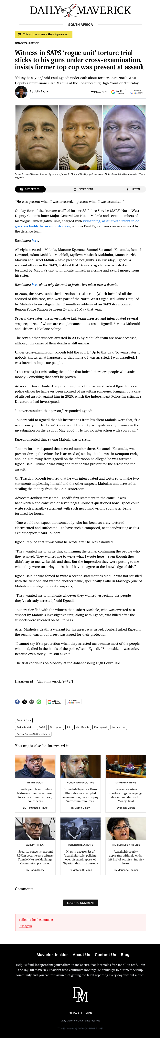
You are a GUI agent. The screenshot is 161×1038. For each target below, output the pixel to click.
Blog (125, 954)
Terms (88, 1012)
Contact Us (105, 954)
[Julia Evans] (21, 91)
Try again (25, 926)
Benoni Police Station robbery (33, 734)
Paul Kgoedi (100, 727)
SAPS (42, 727)
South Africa (24, 720)
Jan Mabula (82, 727)
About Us (81, 954)
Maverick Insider (52, 954)
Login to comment (80, 903)
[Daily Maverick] (80, 10)
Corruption (56, 727)
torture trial (118, 727)
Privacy (74, 1012)
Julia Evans (41, 91)
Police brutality (25, 727)
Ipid (69, 727)
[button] (118, 92)
